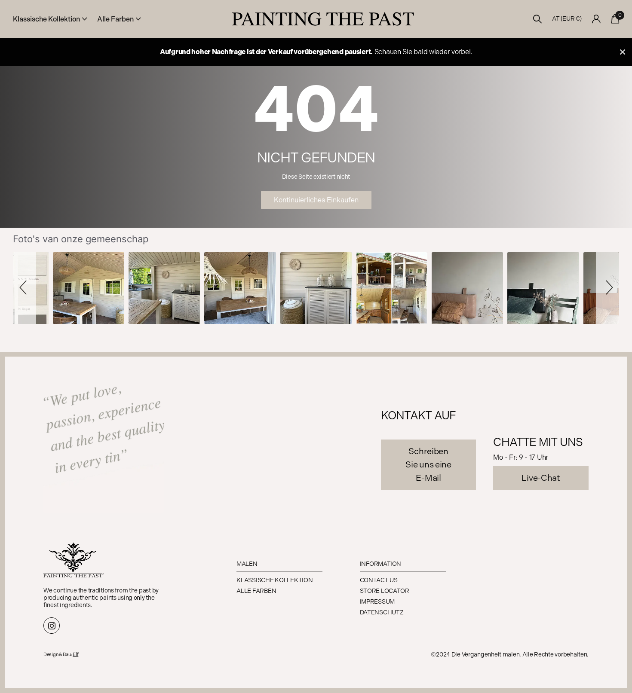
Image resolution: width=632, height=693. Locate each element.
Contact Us (379, 580)
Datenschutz (382, 612)
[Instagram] (51, 625)
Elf (75, 654)
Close (622, 52)
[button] (24, 288)
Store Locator (384, 591)
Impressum (377, 601)
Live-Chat (541, 478)
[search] (537, 19)
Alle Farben (256, 591)
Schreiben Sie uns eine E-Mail (428, 464)
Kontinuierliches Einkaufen (316, 200)
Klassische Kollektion (274, 580)
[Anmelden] (596, 19)
